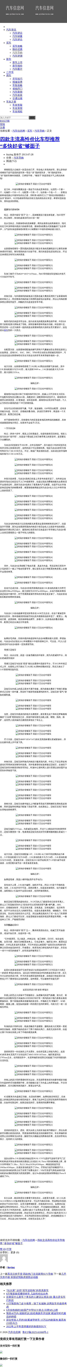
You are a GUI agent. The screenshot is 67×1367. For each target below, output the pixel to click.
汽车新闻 (17, 92)
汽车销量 (17, 36)
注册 (2, 127)
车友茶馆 (17, 108)
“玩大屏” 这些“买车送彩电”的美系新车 (27, 1290)
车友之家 (11, 101)
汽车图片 (17, 69)
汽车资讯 (11, 29)
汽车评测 (17, 56)
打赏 (9, 1249)
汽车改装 (17, 95)
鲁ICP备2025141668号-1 (35, 1332)
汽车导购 (17, 52)
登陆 (2, 124)
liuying (11, 1267)
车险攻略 (17, 85)
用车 (8, 75)
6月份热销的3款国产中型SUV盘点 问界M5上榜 (32, 1310)
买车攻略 (17, 46)
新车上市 (17, 62)
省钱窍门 (17, 88)
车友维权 (17, 111)
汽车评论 (17, 33)
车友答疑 (17, 105)
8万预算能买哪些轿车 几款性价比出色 (27, 1293)
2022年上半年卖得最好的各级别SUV (26, 1326)
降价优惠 (17, 49)
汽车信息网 (18, 130)
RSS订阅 (5, 121)
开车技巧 (17, 78)
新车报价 (17, 65)
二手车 (10, 72)
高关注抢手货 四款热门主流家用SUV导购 (30, 1274)
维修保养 (17, 82)
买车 (8, 42)
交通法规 (17, 98)
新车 (8, 59)
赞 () (3, 1249)
